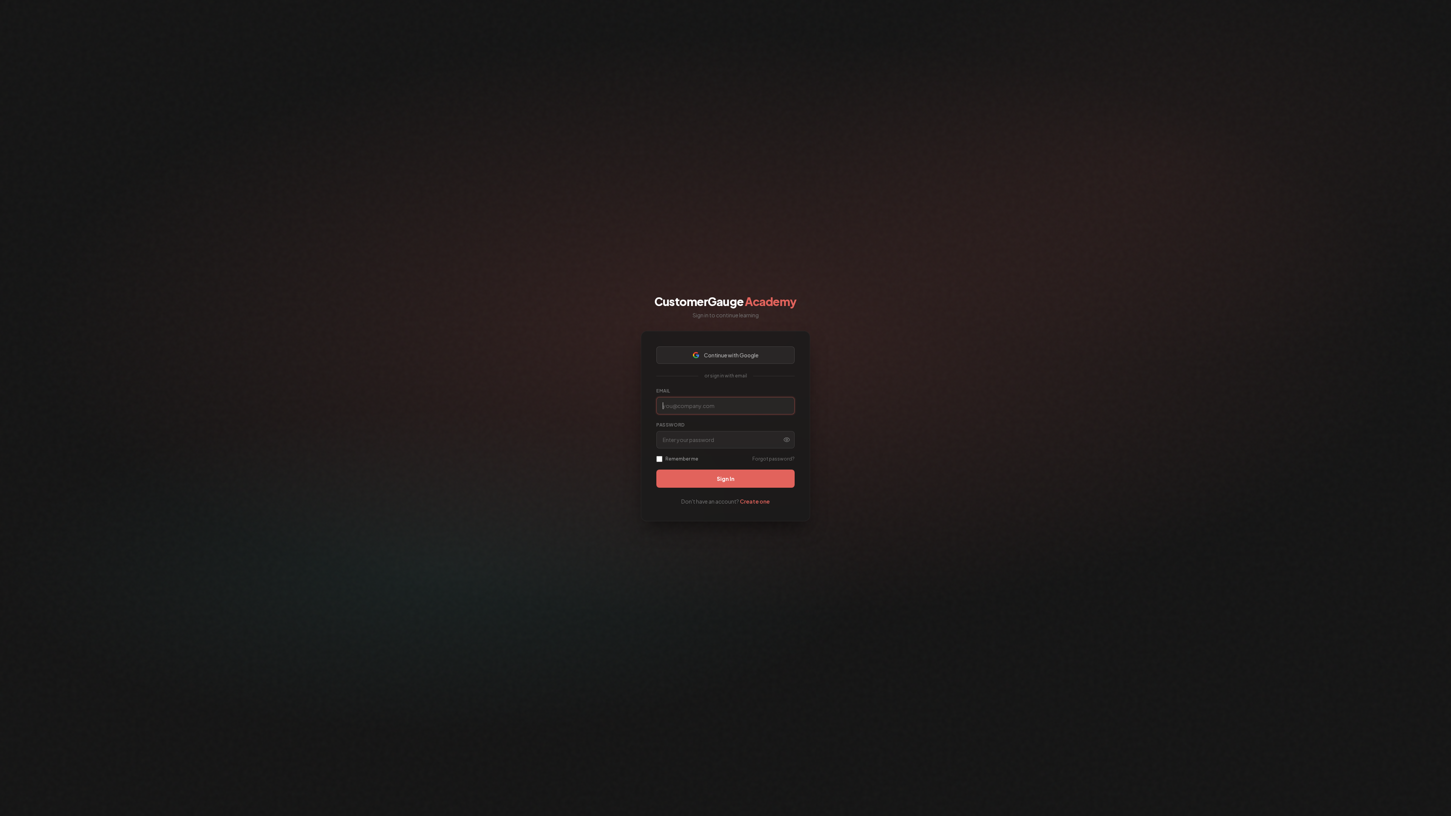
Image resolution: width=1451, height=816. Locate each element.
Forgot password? (773, 459)
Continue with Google (731, 355)
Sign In (726, 478)
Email (663, 391)
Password (670, 425)
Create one (755, 501)
